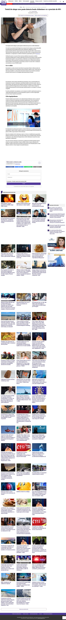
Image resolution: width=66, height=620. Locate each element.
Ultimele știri (10, 1)
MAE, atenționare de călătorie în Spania (6, 583)
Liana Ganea (34, 11)
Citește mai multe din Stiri (23, 609)
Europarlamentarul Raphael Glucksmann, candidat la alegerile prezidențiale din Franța (8, 220)
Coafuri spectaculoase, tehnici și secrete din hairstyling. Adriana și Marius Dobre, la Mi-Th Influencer (22, 567)
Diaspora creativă (38, 1)
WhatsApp (29, 166)
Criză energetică (26, 1)
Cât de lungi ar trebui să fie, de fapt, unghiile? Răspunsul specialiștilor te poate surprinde (8, 416)
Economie (32, 1)
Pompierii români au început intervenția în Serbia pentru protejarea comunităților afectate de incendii (8, 362)
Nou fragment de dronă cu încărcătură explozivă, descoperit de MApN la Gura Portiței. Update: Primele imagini (8, 272)
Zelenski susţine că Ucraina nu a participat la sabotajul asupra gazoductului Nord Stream (39, 220)
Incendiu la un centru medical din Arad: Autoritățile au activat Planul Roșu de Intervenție (23, 454)
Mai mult (32, 2)
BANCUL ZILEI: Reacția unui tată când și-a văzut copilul (23, 204)
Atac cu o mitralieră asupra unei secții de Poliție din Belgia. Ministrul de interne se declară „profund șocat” (38, 566)
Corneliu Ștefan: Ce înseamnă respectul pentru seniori (39, 473)
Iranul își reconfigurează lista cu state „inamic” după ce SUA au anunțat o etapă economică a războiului (38, 437)
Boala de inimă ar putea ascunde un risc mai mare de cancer (8, 493)
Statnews (38, 53)
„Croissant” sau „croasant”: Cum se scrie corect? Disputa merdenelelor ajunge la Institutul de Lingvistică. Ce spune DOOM (8, 510)
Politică (16, 1)
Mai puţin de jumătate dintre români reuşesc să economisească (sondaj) (39, 205)
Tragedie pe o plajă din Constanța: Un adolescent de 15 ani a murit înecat (39, 528)
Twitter (20, 166)
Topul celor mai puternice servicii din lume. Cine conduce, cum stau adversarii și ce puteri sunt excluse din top (7, 567)
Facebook (10, 166)
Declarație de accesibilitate (47, 613)
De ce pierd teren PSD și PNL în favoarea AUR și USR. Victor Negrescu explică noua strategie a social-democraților (57, 232)
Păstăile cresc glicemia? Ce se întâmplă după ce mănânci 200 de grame (8, 343)
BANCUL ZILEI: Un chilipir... (23, 491)
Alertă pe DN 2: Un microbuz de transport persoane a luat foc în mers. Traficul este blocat (23, 381)
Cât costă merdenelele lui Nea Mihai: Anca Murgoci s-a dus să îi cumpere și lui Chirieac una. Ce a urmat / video (39, 493)
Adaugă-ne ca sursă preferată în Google (27, 15)
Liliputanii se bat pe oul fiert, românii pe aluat (8, 380)
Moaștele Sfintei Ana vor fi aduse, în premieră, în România (23, 304)
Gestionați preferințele (33, 613)
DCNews (3, 2)
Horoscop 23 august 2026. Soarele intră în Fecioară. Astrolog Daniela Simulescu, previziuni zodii (29, 3)
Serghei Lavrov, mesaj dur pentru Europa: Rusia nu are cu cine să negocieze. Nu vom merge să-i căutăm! (39, 416)
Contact (40, 613)
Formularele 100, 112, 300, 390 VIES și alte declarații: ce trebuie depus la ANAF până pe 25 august (39, 304)
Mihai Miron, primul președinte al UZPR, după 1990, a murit (7, 205)
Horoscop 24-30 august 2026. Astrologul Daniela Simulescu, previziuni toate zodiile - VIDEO (24, 584)
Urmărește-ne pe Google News (42, 15)
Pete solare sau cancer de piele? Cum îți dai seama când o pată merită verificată (8, 255)
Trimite (23, 183)
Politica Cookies (25, 613)
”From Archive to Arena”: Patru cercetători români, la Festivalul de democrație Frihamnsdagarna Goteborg (23, 323)
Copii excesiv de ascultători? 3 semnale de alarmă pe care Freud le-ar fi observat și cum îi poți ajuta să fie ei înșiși (24, 510)
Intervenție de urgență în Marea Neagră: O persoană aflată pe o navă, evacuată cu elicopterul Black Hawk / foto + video (24, 398)
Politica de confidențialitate (16, 613)
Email (38, 166)
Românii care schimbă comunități (50, 1)
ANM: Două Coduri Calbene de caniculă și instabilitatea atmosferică (23, 474)
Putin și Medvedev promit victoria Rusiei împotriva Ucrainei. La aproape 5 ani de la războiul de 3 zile (8, 528)
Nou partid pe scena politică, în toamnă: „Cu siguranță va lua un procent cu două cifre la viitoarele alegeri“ (56, 209)
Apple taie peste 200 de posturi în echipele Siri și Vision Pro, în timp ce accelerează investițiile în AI (39, 454)
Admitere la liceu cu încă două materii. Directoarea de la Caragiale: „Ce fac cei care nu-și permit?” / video (39, 584)
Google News (17, 163)
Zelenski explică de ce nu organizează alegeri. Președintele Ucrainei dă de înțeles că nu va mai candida (23, 343)
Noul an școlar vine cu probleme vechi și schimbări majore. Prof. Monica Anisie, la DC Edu (23, 255)
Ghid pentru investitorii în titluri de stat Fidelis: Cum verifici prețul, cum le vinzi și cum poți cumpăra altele (39, 381)
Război (20, 1)
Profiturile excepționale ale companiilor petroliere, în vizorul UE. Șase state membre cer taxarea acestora (8, 547)
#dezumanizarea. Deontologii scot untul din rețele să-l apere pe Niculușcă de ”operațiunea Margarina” (39, 255)
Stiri (23, 7)
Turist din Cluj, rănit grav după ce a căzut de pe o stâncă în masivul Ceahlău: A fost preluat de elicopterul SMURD (8, 437)
